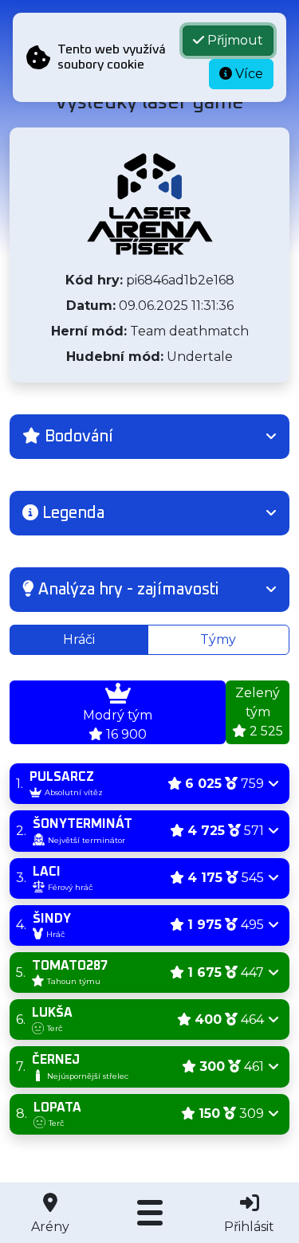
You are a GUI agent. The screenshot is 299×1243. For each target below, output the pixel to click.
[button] (149, 436)
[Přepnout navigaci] (149, 1212)
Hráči (79, 639)
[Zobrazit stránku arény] (150, 204)
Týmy (218, 639)
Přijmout (233, 40)
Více (247, 73)
